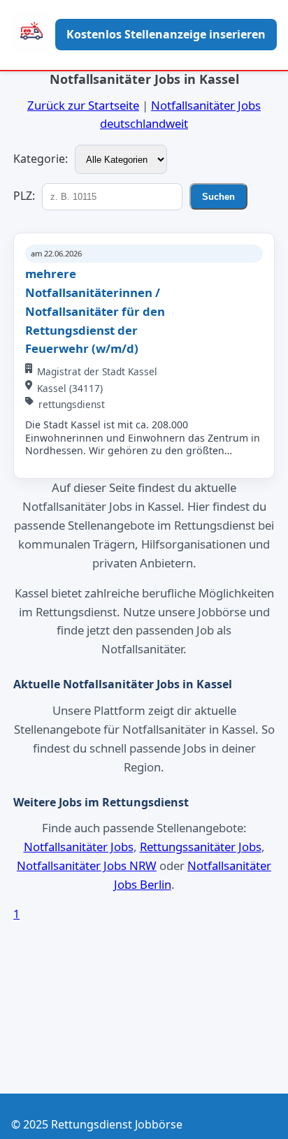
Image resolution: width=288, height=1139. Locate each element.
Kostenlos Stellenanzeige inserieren (166, 34)
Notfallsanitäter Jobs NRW (87, 865)
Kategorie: (40, 158)
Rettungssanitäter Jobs (200, 847)
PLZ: (24, 195)
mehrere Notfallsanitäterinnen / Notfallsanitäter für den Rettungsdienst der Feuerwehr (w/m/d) (95, 311)
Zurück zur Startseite (83, 105)
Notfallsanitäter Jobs (79, 847)
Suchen (218, 196)
